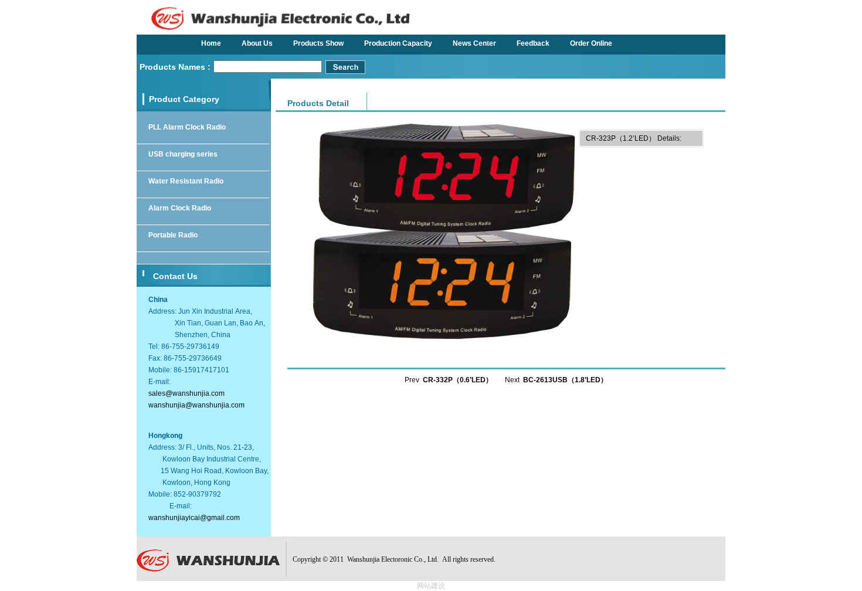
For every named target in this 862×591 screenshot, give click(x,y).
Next (556, 380)
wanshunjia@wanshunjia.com (196, 405)
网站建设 (431, 586)
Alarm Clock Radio (179, 208)
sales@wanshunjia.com (186, 393)
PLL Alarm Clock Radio (187, 127)
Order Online (591, 43)
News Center (474, 43)
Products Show (318, 43)
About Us (257, 43)
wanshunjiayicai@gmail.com (194, 518)
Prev (449, 380)
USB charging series (183, 154)
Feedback (533, 43)
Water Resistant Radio (185, 181)
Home (211, 43)
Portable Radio (173, 235)
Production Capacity (398, 43)
